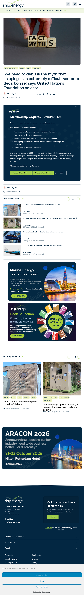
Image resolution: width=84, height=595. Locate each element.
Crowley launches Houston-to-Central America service (43, 232)
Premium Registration (43, 173)
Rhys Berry (46, 411)
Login (62, 173)
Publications (10, 542)
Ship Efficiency (64, 397)
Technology (10, 10)
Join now (53, 517)
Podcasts (9, 555)
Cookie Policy (37, 592)
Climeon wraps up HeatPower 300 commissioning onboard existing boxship (51, 218)
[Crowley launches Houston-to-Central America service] (12, 238)
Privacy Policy (46, 592)
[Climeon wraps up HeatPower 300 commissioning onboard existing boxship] (12, 224)
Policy (28, 68)
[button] (67, 199)
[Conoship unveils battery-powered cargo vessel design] (12, 251)
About (7, 548)
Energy (6, 397)
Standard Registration (21, 173)
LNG (19, 397)
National (26, 397)
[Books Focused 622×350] (42, 322)
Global (22, 68)
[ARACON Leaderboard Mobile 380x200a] (42, 448)
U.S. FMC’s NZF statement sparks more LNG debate (41, 205)
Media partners (11, 563)
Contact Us (36, 555)
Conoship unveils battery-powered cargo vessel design (43, 245)
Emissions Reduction (28, 10)
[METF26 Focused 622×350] (42, 281)
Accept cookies (42, 575)
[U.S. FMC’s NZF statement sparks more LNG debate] (12, 211)
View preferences (42, 587)
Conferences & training (14, 537)
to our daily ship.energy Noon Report (61, 529)
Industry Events (11, 559)
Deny (42, 581)
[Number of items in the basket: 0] (75, 4)
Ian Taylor (12, 93)
